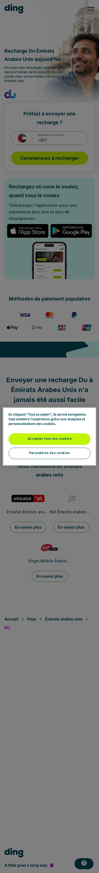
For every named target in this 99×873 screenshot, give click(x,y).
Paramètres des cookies (49, 453)
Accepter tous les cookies (50, 439)
